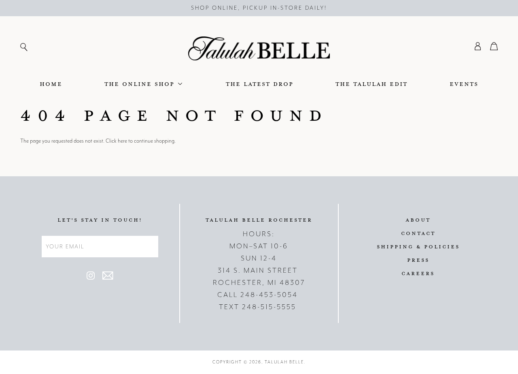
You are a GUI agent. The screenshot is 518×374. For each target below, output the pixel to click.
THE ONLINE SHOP (140, 83)
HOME (51, 83)
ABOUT (418, 220)
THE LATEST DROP (259, 83)
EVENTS (464, 83)
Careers (418, 273)
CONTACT (418, 233)
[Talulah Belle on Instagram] (91, 277)
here (122, 140)
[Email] (107, 277)
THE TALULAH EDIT (371, 83)
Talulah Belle (284, 362)
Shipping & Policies (418, 246)
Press (418, 260)
